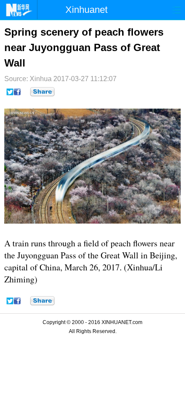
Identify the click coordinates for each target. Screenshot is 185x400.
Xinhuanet (86, 9)
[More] (42, 92)
